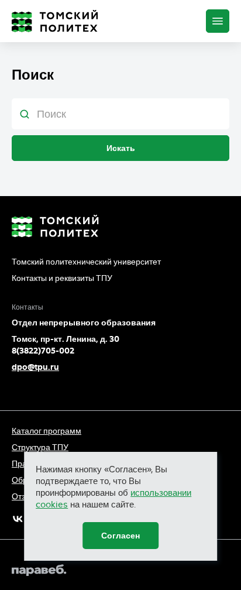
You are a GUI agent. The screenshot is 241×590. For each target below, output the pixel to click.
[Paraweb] (120, 570)
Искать (120, 148)
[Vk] (18, 519)
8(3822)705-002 (43, 350)
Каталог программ (46, 431)
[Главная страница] (55, 21)
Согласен (120, 535)
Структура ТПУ (40, 447)
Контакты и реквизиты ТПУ (62, 278)
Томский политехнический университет (86, 261)
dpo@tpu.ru (35, 367)
